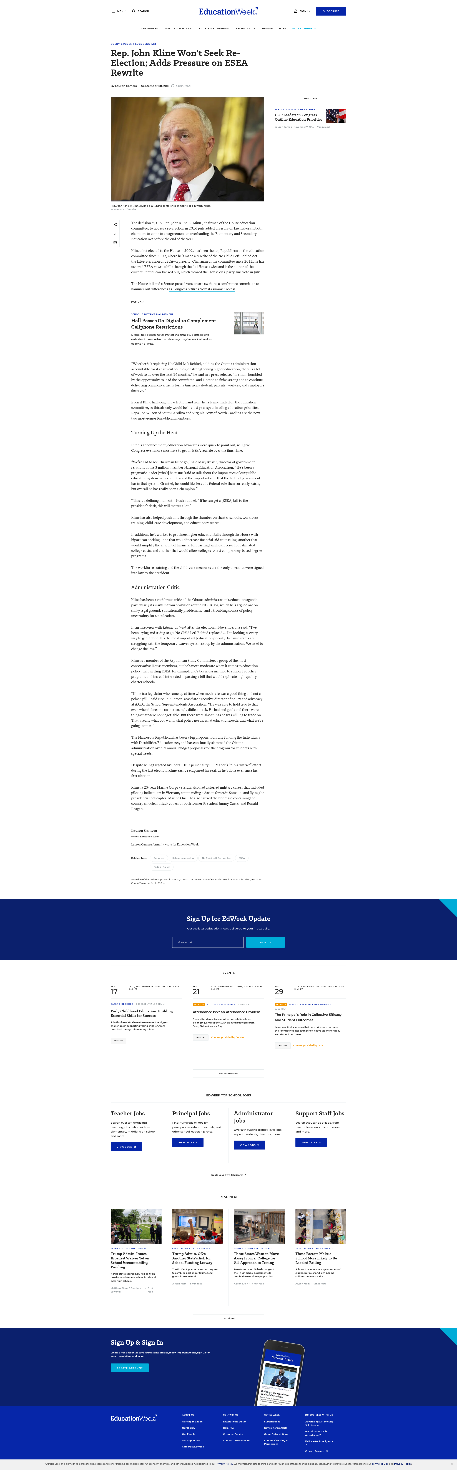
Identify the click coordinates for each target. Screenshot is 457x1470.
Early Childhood (122, 1004)
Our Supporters (191, 1440)
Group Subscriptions (276, 1434)
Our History (188, 1428)
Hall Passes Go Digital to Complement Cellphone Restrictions (173, 323)
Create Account (130, 1368)
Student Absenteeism (221, 1004)
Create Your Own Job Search (227, 1175)
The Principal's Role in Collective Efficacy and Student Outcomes (308, 1017)
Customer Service (233, 1434)
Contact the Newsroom (236, 1440)
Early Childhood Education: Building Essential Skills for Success (142, 1013)
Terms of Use (380, 1463)
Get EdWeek (272, 1415)
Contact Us (230, 1415)
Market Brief (303, 28)
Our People (188, 1434)
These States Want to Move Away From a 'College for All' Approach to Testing (256, 1258)
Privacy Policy (224, 1463)
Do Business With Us (319, 1415)
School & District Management (152, 314)
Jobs (282, 28)
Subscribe (331, 11)
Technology (245, 28)
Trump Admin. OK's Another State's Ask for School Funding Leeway (192, 1258)
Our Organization (192, 1421)
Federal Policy (162, 867)
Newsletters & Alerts (275, 1428)
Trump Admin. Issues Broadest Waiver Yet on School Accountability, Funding (130, 1260)
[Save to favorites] (115, 233)
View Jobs (125, 1146)
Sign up (265, 942)
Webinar (243, 1004)
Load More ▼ (229, 1318)
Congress (159, 858)
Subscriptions (272, 1421)
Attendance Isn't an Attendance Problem (226, 1012)
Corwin (240, 1037)
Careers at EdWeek (193, 1446)
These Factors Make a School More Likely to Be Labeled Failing (316, 1258)
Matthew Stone (119, 1288)
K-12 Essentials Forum (150, 1004)
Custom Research (315, 1451)
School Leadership (183, 858)
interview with (163, 627)
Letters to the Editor (234, 1421)
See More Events (228, 1073)
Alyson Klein (179, 1283)
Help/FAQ (229, 1428)
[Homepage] (228, 11)
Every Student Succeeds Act (134, 44)
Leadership (150, 28)
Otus (320, 1045)
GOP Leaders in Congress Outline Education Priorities (298, 117)
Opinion (267, 28)
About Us (188, 1415)
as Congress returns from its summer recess (202, 289)
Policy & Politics (178, 28)
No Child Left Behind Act (216, 858)
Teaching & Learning (214, 28)
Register (118, 1041)
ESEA (242, 858)
